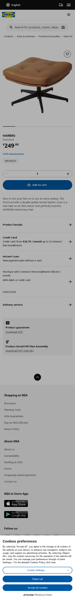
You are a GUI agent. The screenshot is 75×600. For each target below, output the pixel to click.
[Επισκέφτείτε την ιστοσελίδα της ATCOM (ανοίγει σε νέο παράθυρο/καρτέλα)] (37, 595)
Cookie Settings (35, 570)
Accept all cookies (37, 587)
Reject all (37, 579)
